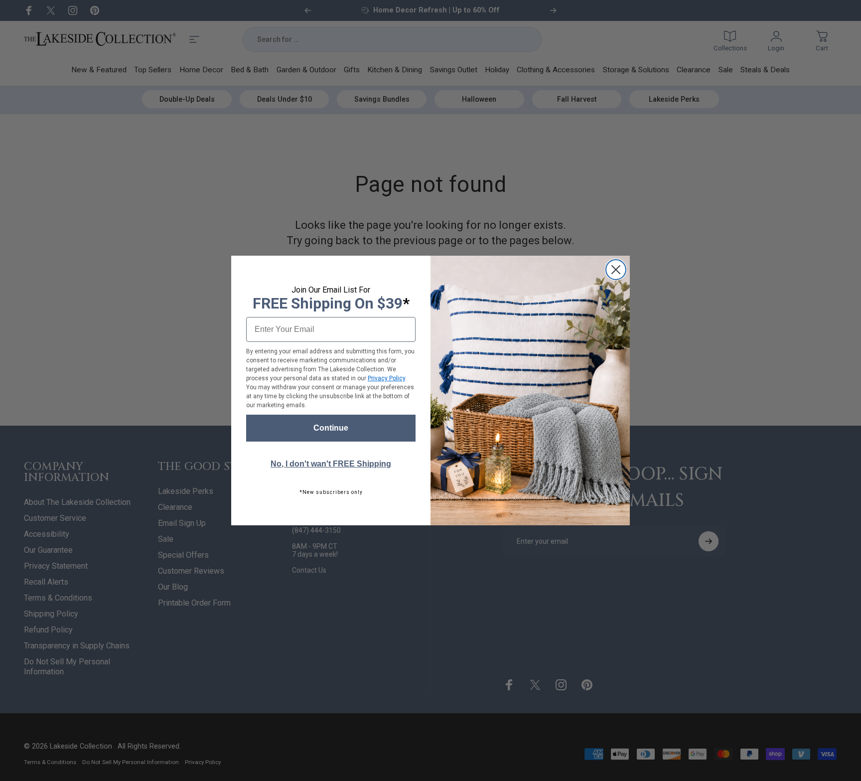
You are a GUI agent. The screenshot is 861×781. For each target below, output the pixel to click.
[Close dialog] (616, 270)
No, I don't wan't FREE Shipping (331, 464)
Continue (330, 428)
